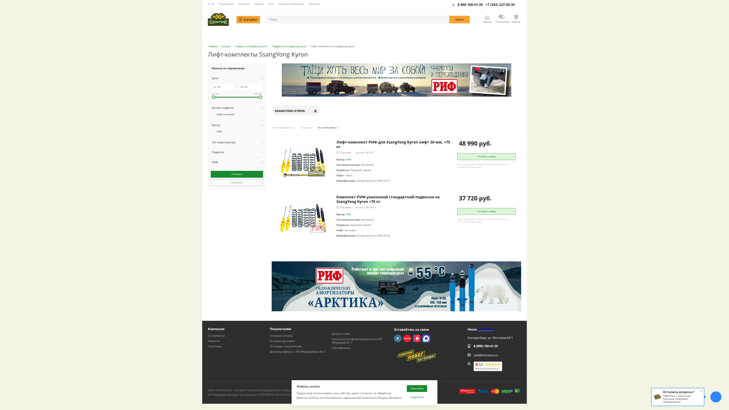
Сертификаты (341, 348)
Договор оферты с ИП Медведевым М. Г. (298, 351)
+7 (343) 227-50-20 (500, 4)
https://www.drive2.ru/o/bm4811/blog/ (407, 338)
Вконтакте (398, 338)
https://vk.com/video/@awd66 (417, 338)
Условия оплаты (281, 335)
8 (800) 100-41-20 (486, 346)
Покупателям (280, 329)
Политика (215, 346)
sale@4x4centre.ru (486, 355)
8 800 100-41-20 (470, 4)
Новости (214, 341)
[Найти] (459, 19)
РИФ (348, 159)
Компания (216, 329)
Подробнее (417, 397)
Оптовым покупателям (286, 346)
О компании (216, 335)
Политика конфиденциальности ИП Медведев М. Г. (357, 340)
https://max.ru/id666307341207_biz (426, 338)
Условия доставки (282, 341)
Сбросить (237, 182)
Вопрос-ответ (341, 334)
